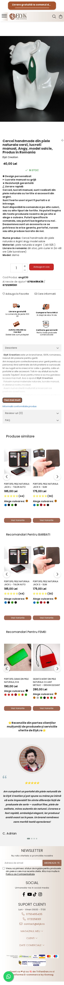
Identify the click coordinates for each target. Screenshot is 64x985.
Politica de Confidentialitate (20, 874)
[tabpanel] (32, 79)
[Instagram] (40, 894)
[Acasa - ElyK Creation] (22, 16)
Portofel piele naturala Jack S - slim (45, 485)
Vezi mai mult (12, 400)
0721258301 (34, 919)
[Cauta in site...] (54, 17)
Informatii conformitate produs (20, 406)
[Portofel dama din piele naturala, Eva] (17, 657)
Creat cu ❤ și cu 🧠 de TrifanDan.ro (31, 971)
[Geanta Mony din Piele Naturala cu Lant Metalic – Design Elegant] (46, 657)
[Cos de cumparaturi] (60, 17)
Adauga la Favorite (17, 294)
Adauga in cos (41, 266)
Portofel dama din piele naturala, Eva (16, 680)
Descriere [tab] (11, 348)
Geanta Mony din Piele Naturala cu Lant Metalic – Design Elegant (46, 682)
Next (61, 82)
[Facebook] (24, 894)
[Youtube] (29, 894)
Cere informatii (46, 294)
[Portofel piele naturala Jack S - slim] (46, 462)
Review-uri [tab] (14, 413)
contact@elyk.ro (34, 924)
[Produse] (5, 16)
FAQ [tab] (7, 420)
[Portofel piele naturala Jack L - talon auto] (17, 462)
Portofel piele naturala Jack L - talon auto (16, 485)
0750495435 (33, 914)
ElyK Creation (10, 157)
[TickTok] (35, 894)
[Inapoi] (61, 140)
